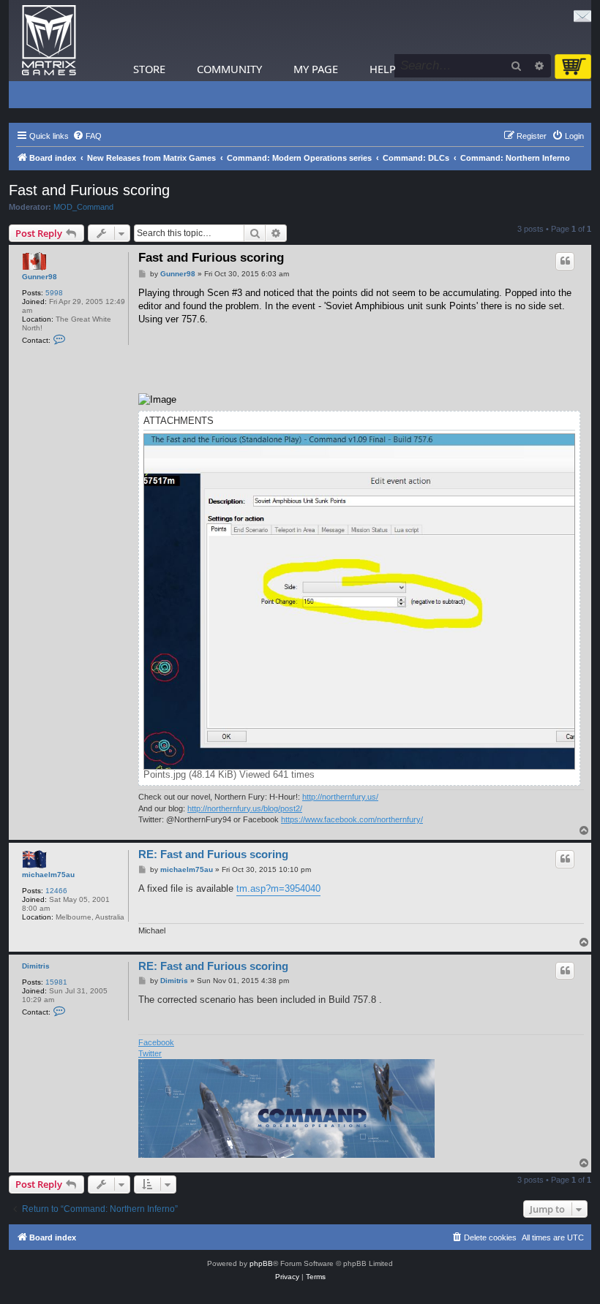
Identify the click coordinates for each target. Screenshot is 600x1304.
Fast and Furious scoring (89, 190)
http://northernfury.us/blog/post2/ (244, 808)
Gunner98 (39, 277)
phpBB (261, 1263)
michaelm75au (48, 875)
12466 (56, 891)
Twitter (150, 1053)
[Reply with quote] (564, 261)
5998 (54, 293)
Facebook (156, 1042)
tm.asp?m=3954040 (278, 888)
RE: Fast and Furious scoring (213, 854)
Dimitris (36, 966)
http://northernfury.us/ (340, 796)
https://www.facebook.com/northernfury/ (352, 819)
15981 (56, 982)
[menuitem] (87, 136)
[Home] (49, 40)
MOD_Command (83, 206)
